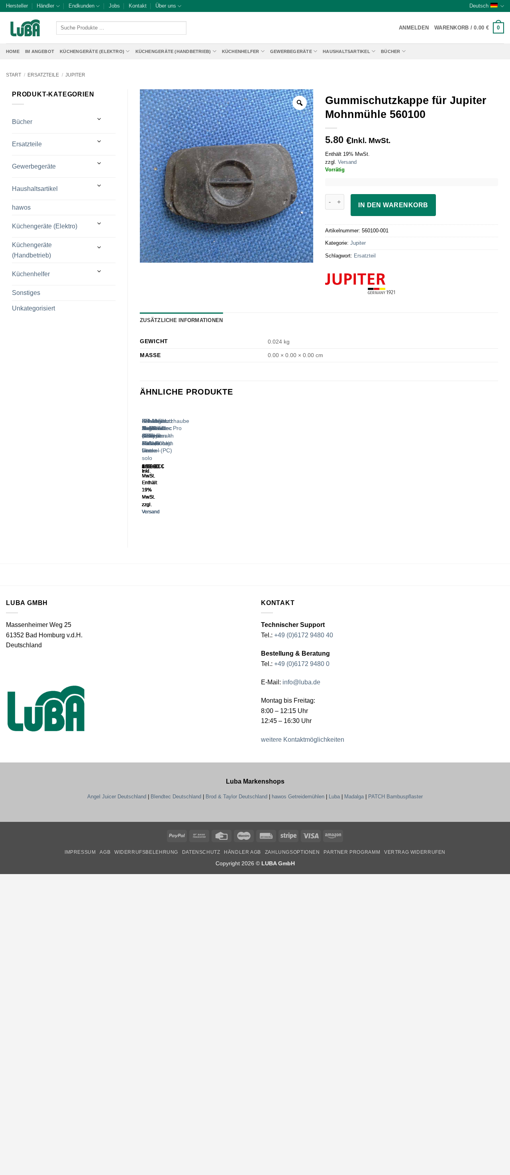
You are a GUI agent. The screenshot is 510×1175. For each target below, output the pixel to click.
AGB (105, 852)
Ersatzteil (365, 256)
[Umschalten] (100, 119)
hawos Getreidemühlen (298, 797)
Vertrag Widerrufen (414, 852)
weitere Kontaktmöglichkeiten (302, 739)
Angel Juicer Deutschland (116, 797)
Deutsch (478, 6)
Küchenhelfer (240, 51)
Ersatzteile (43, 75)
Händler (45, 6)
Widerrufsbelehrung (146, 852)
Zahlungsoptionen (292, 852)
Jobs (114, 6)
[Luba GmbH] (46, 708)
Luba (334, 797)
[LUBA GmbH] (25, 28)
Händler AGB (242, 852)
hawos (21, 207)
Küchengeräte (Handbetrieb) (173, 51)
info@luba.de (300, 682)
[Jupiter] (375, 283)
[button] (469, 28)
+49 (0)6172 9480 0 (302, 663)
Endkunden (81, 6)
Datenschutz (201, 852)
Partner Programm (352, 852)
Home (13, 51)
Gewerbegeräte (291, 51)
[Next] (165, 468)
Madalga (354, 797)
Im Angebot (39, 51)
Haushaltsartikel (346, 51)
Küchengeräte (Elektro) (92, 51)
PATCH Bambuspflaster (395, 797)
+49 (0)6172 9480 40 (303, 635)
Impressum (80, 852)
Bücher (390, 51)
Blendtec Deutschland (176, 797)
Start (13, 75)
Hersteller (17, 6)
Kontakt (138, 6)
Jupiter (75, 75)
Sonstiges (26, 292)
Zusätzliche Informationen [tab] (181, 320)
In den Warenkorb (393, 205)
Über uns (165, 6)
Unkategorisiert (33, 308)
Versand (347, 162)
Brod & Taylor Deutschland (236, 797)
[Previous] (143, 468)
